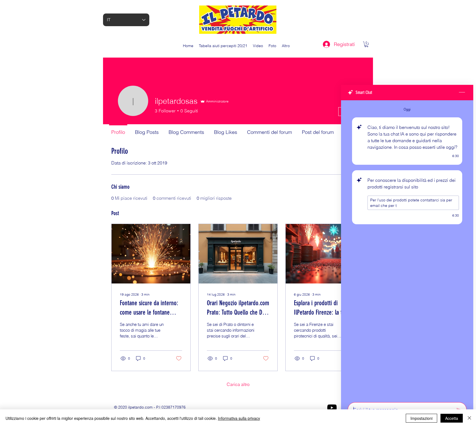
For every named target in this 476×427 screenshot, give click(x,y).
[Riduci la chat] (462, 92)
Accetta (451, 418)
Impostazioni (421, 418)
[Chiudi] (469, 418)
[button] (366, 44)
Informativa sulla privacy (239, 418)
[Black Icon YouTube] (332, 408)
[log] (407, 249)
